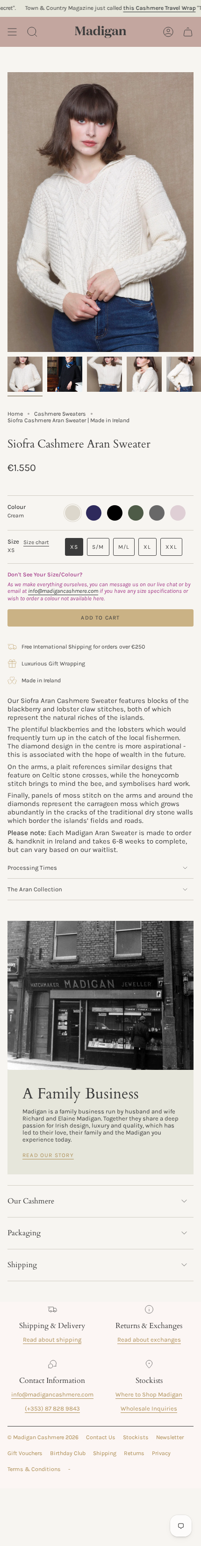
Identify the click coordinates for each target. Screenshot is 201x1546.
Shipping (22, 1265)
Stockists (136, 1437)
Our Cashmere (30, 1201)
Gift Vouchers (25, 1453)
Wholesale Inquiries (149, 1408)
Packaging (24, 1233)
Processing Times (32, 867)
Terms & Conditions (34, 1469)
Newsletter (170, 1437)
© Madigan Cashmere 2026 (43, 1437)
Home (15, 414)
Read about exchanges (149, 1339)
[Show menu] (12, 32)
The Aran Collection (34, 889)
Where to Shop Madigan (148, 1394)
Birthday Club (68, 1453)
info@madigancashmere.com (52, 1394)
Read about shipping (52, 1339)
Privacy (161, 1453)
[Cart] (188, 32)
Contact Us (100, 1437)
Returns (134, 1453)
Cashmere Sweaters (60, 414)
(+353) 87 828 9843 (52, 1408)
